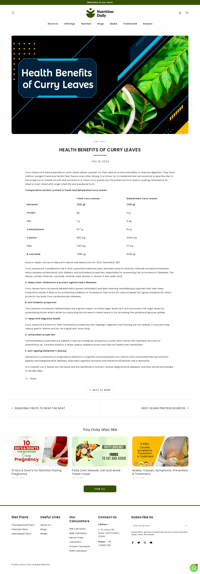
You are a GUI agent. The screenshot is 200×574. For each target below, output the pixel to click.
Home (96, 142)
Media (43, 533)
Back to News (102, 390)
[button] (13, 13)
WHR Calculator (78, 550)
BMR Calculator (78, 533)
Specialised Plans (21, 533)
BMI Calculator (77, 528)
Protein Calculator (79, 546)
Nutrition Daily (25, 564)
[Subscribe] (186, 526)
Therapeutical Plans (23, 525)
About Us (45, 525)
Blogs (43, 529)
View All (100, 489)
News (102, 142)
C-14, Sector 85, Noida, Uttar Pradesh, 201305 (109, 533)
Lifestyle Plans (20, 529)
